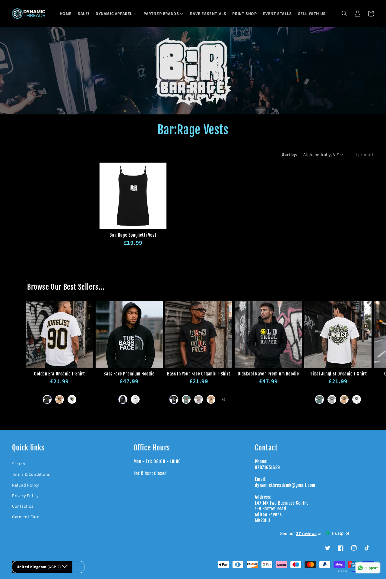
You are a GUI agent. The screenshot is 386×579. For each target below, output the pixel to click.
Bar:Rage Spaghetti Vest (132, 235)
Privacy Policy (25, 495)
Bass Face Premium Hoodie (128, 374)
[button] (117, 13)
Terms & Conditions (31, 474)
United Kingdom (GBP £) (39, 566)
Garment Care (25, 516)
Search (18, 463)
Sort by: (289, 154)
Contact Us (22, 506)
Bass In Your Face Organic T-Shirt (198, 374)
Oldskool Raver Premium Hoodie (268, 374)
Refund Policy (25, 485)
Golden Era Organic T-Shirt (59, 374)
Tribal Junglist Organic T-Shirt (338, 374)
